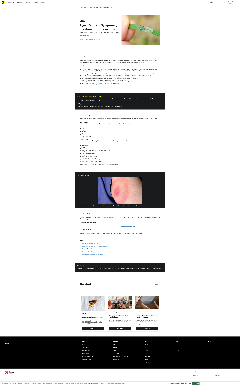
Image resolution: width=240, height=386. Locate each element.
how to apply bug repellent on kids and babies (139, 75)
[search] (224, 2)
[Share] (117, 20)
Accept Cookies (195, 383)
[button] (233, 2)
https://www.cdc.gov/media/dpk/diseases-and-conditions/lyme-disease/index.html (96, 246)
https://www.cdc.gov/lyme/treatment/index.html (90, 249)
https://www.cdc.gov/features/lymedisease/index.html (91, 251)
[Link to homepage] (3, 2)
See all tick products (85, 236)
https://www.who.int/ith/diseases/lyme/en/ (89, 244)
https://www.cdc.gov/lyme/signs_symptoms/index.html (91, 248)
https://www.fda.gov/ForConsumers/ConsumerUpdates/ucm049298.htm (94, 254)
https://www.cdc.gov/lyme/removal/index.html (90, 252)
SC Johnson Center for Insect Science (93, 39)
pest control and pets (96, 85)
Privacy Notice (90, 383)
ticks (147, 60)
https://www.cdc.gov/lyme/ (128, 226)
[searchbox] (217, 2)
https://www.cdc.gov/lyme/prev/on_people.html (90, 243)
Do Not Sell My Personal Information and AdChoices (180, 383)
